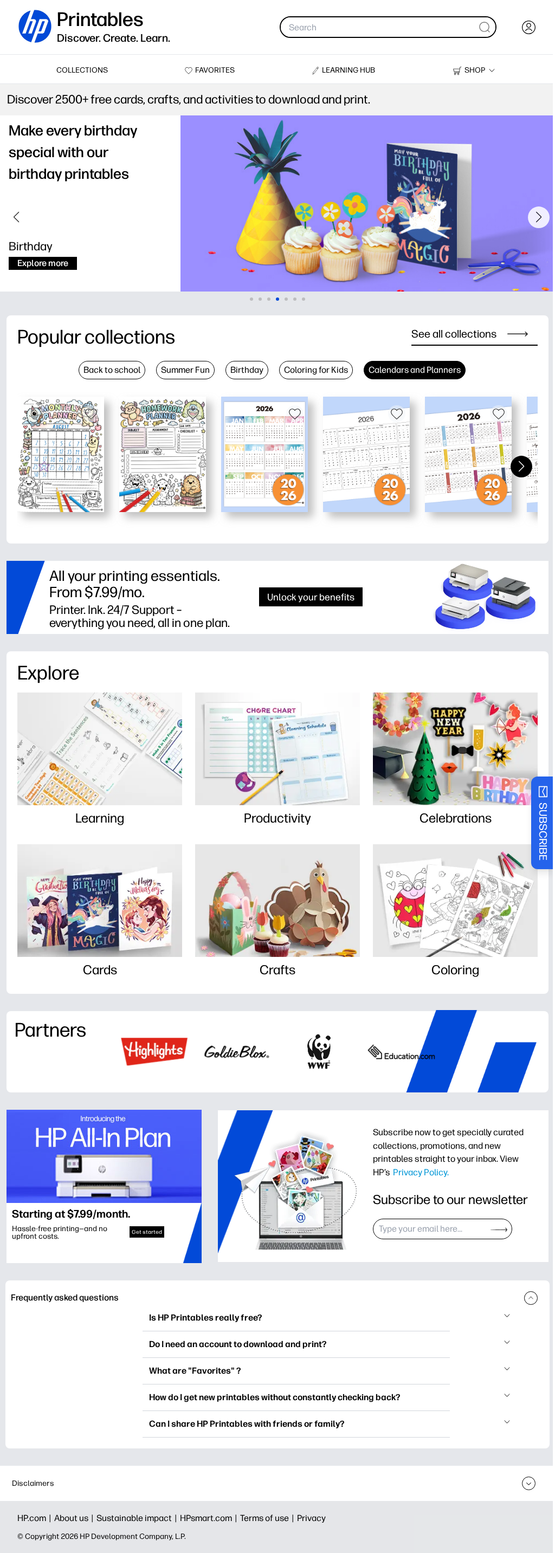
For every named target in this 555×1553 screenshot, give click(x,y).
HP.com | (35, 1518)
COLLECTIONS (82, 70)
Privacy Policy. (421, 1172)
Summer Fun (185, 370)
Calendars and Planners (415, 370)
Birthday (246, 370)
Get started (147, 1231)
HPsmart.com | (210, 1518)
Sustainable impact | (138, 1518)
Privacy (311, 1518)
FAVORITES (215, 70)
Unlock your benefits (310, 597)
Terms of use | (268, 1518)
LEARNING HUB (348, 70)
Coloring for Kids (316, 370)
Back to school (111, 370)
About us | (75, 1518)
